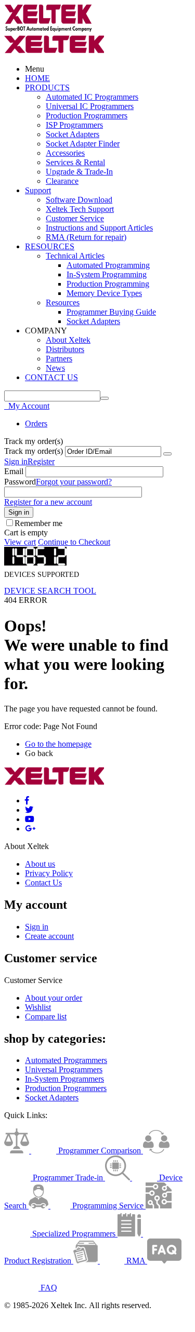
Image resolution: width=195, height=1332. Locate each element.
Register (41, 461)
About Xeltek (68, 339)
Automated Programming (108, 265)
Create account (49, 936)
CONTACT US (51, 377)
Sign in (16, 461)
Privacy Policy (49, 873)
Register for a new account (48, 501)
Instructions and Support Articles (99, 227)
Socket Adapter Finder (83, 143)
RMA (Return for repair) (86, 237)
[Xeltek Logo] (48, 29)
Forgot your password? (74, 481)
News (55, 368)
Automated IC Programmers (92, 96)
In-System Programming (107, 274)
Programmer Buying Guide (111, 311)
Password (20, 481)
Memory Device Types (104, 293)
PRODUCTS (47, 87)
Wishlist (38, 1007)
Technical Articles (75, 255)
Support (38, 190)
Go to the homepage (58, 743)
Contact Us (43, 882)
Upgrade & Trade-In (79, 171)
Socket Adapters (72, 134)
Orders (36, 423)
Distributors (65, 349)
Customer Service (75, 218)
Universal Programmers (63, 1069)
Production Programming (108, 283)
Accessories (65, 153)
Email (13, 471)
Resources (63, 302)
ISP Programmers (74, 124)
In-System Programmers (64, 1078)
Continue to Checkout (74, 541)
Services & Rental (75, 162)
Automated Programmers (66, 1060)
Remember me (38, 523)
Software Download (79, 199)
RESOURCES (49, 246)
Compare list (46, 1016)
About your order (53, 997)
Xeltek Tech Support (80, 209)
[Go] (167, 453)
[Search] (104, 398)
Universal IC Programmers (90, 106)
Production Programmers (86, 115)
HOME (37, 78)
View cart (20, 541)
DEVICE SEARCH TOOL (50, 590)
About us (40, 863)
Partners (59, 358)
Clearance (62, 181)
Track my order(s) (33, 451)
